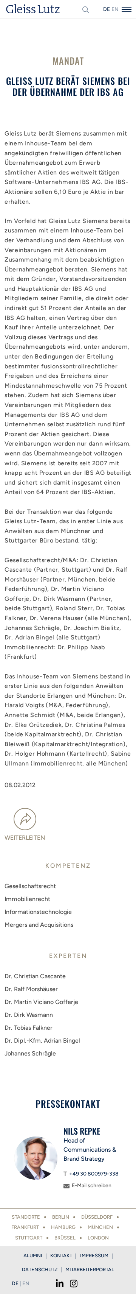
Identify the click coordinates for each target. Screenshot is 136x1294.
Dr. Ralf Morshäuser (31, 989)
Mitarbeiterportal (89, 1269)
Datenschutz (39, 1269)
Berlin (60, 1217)
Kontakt (61, 1255)
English (114, 9)
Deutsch (106, 9)
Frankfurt (25, 1227)
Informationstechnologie (38, 911)
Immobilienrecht (27, 899)
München (100, 1227)
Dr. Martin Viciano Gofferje (41, 1002)
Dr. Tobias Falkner (29, 1027)
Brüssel (65, 1238)
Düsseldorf (97, 1217)
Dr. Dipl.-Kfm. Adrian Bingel (42, 1040)
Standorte (26, 1217)
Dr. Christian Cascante (35, 976)
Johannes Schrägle (30, 1053)
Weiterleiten (25, 837)
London (98, 1238)
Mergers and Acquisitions (39, 924)
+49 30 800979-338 (94, 1174)
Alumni (32, 1255)
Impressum (94, 1255)
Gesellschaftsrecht (30, 886)
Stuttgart (28, 1238)
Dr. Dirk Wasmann (29, 1014)
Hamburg (63, 1227)
